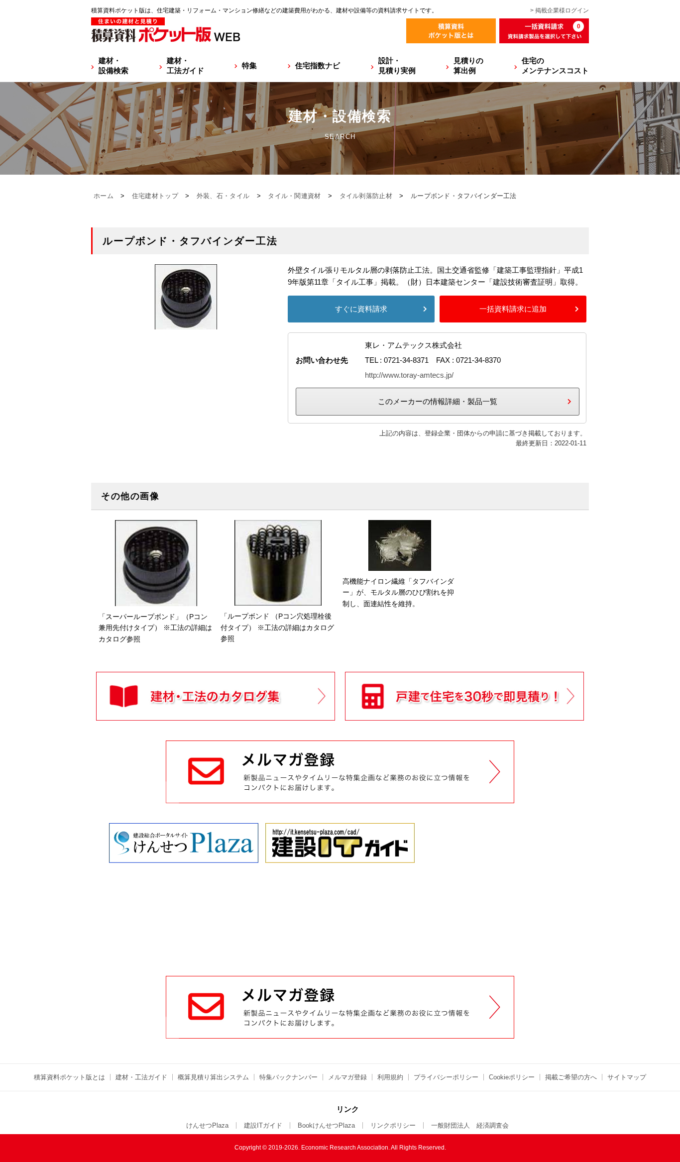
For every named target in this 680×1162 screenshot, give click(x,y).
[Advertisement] (340, 900)
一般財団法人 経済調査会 (470, 1125)
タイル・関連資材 (294, 196)
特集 (249, 65)
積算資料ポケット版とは (69, 1077)
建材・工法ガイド (185, 65)
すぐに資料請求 (361, 309)
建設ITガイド (263, 1125)
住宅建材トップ (155, 196)
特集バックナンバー (288, 1077)
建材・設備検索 (113, 65)
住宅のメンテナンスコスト (555, 65)
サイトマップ (626, 1077)
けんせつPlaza (207, 1125)
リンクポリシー (393, 1125)
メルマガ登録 (347, 1077)
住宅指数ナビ (317, 65)
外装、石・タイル (223, 196)
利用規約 (390, 1077)
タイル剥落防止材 (366, 196)
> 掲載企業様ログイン (559, 10)
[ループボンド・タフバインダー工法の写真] (186, 323)
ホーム (103, 196)
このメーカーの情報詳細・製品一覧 (437, 401)
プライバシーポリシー (446, 1077)
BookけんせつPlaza (326, 1125)
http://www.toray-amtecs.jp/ (409, 375)
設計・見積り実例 (397, 65)
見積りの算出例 (468, 65)
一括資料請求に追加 (513, 309)
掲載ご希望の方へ (571, 1077)
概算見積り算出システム (213, 1077)
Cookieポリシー (512, 1077)
